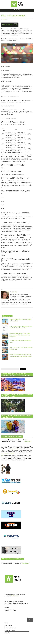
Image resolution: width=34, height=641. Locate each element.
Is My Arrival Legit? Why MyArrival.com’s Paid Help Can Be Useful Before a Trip (20, 327)
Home (6, 623)
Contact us (7, 632)
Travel (5, 19)
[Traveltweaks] (17, 6)
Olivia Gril (14, 292)
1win (2, 455)
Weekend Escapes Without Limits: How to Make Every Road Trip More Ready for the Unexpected (19, 335)
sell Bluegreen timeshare (7, 453)
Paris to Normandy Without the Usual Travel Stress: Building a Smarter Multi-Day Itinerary (20, 355)
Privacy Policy (8, 625)
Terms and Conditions (10, 627)
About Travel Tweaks (10, 630)
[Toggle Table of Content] (15, 24)
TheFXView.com (15, 595)
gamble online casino (17, 448)
